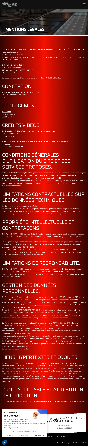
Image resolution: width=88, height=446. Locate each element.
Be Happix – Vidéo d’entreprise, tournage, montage (28, 131)
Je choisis (24, 435)
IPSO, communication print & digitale (21, 92)
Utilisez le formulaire (64, 427)
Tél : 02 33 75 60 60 (60, 436)
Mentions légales (65, 443)
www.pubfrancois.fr (52, 271)
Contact (55, 443)
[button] (4, 442)
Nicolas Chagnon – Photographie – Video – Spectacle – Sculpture (35, 141)
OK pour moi (39, 435)
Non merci (9, 435)
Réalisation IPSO (79, 443)
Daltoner (6, 111)
